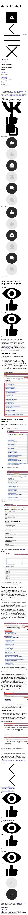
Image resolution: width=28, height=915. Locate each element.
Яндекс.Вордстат (5, 347)
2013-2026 (4, 909)
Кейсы (5, 60)
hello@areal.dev (4, 77)
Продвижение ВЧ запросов (7, 787)
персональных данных (20, 91)
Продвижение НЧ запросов (8, 788)
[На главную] (12, 11)
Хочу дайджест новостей (11, 92)
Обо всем (6, 59)
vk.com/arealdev (4, 78)
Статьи (5, 62)
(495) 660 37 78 (4, 72)
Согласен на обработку (14, 91)
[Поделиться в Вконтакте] (12, 112)
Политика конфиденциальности (9, 95)
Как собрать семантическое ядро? (16, 760)
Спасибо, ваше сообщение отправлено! (11, 94)
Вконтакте (21, 903)
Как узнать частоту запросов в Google (10, 849)
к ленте (25, 34)
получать (7, 92)
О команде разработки (6, 79)
